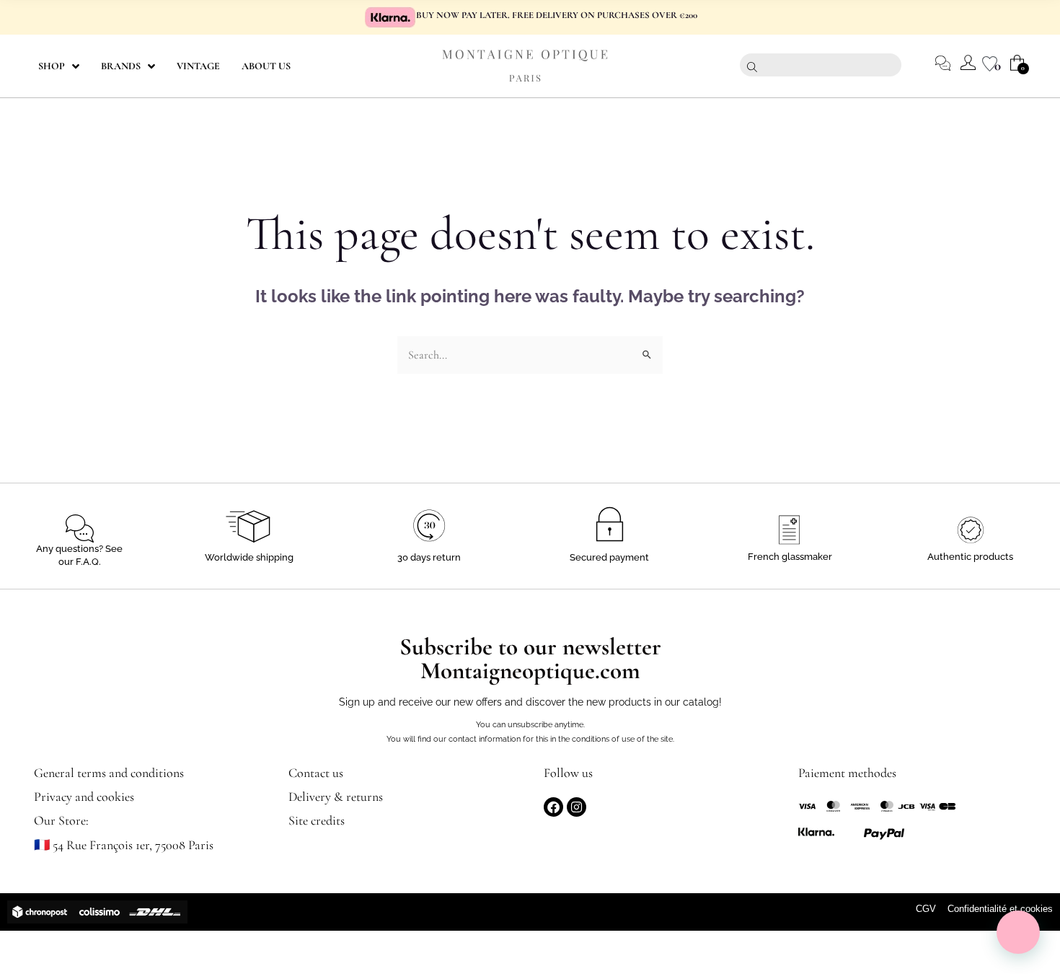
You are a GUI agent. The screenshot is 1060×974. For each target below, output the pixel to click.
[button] (1018, 932)
